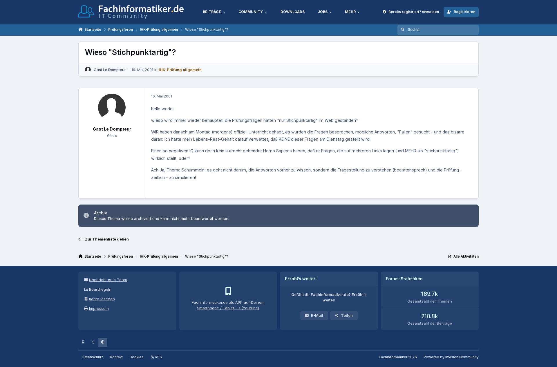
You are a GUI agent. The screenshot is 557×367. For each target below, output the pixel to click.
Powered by (451, 357)
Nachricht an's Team (108, 279)
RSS (158, 357)
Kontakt (116, 357)
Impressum (99, 308)
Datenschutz (92, 357)
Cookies (136, 357)
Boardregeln (100, 289)
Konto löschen (102, 299)
